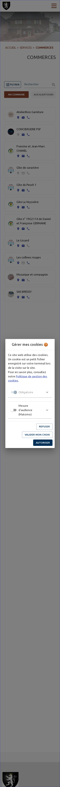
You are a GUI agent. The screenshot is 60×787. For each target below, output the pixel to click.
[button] (30, 392)
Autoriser (43, 442)
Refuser (44, 426)
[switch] (12, 410)
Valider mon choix (37, 434)
